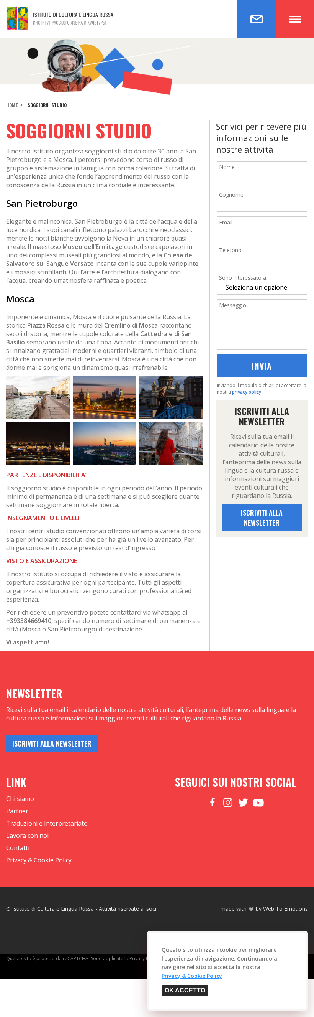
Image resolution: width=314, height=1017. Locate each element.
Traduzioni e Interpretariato (47, 823)
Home (12, 105)
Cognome (231, 194)
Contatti (17, 848)
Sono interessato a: (243, 277)
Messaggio (232, 305)
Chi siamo (20, 798)
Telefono (230, 250)
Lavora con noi (27, 835)
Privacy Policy (144, 958)
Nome (227, 167)
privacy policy (246, 392)
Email (225, 222)
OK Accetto (185, 990)
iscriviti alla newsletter (262, 517)
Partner (17, 811)
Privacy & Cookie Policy (39, 860)
